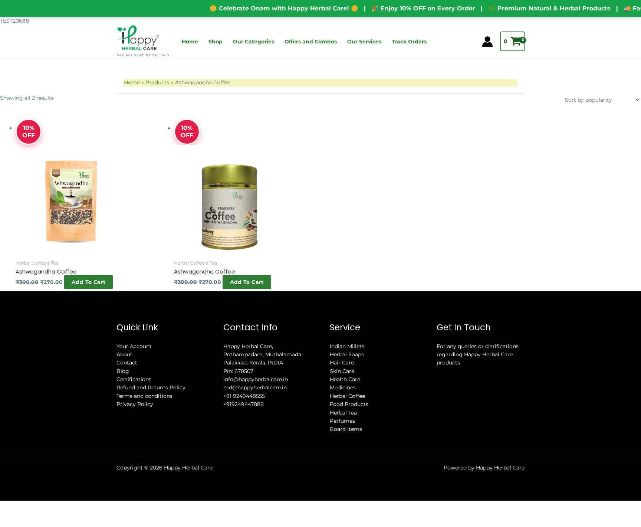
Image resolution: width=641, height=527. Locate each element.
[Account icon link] (487, 41)
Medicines (343, 423)
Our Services (364, 41)
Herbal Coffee (347, 431)
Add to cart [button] (24, 314)
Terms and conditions (144, 431)
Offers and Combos (311, 41)
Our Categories (253, 41)
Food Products (349, 439)
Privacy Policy (134, 439)
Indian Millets (347, 382)
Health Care (345, 415)
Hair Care (342, 398)
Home (190, 41)
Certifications (133, 415)
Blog (122, 406)
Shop (215, 41)
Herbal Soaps (347, 390)
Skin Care (342, 406)
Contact (126, 398)
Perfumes (342, 456)
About (124, 390)
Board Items (346, 465)
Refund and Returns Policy (150, 423)
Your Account (134, 382)
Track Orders (409, 41)
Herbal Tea (343, 448)
